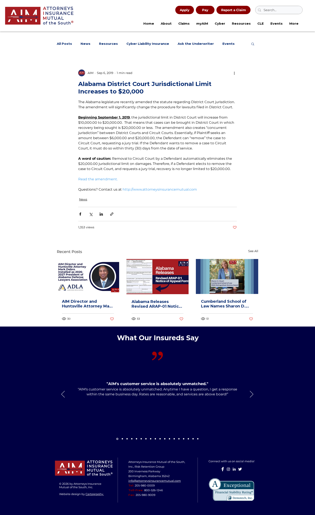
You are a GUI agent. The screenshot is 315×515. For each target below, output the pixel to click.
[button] (219, 23)
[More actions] (234, 72)
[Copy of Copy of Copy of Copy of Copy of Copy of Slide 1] (193, 439)
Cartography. (95, 494)
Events (228, 44)
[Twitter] (240, 469)
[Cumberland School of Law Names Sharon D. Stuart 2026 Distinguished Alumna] (227, 276)
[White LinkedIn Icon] (234, 469)
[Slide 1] (122, 439)
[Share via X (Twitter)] (91, 214)
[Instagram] (228, 469)
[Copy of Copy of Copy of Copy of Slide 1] (183, 439)
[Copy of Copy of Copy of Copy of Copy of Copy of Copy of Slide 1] (197, 439)
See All (253, 251)
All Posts (64, 44)
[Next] (251, 394)
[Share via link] (112, 214)
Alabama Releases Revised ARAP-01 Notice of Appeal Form (156, 304)
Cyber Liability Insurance (147, 44)
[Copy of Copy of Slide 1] (150, 439)
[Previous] (63, 394)
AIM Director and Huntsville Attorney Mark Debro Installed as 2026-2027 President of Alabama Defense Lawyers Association (88, 304)
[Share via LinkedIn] (101, 214)
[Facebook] (222, 469)
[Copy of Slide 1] (117, 439)
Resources (108, 44)
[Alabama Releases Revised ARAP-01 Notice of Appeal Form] (157, 276)
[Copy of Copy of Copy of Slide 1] (169, 439)
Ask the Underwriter (196, 44)
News (85, 44)
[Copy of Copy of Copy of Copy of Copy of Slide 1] (188, 439)
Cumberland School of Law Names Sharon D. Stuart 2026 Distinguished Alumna (224, 304)
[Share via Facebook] (80, 214)
